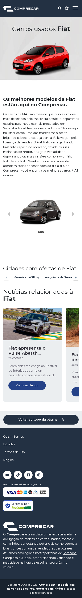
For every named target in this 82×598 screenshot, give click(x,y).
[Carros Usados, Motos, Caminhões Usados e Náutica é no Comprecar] (20, 8)
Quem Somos (13, 436)
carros (29, 588)
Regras (8, 460)
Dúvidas (9, 444)
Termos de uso (14, 452)
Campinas (10, 558)
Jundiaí (26, 558)
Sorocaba (70, 553)
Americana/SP (26, 277)
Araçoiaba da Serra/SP (58, 277)
